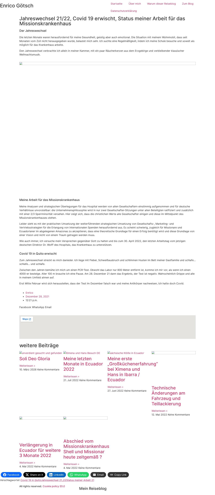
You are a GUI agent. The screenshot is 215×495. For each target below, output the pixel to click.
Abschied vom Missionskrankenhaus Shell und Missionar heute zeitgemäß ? (86, 449)
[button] (25, 307)
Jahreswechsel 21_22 (53, 480)
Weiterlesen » (27, 365)
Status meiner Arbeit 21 (80, 480)
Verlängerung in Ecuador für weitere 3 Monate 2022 (40, 450)
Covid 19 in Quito (30, 480)
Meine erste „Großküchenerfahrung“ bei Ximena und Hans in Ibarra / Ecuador (133, 369)
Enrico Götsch (16, 6)
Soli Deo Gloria (34, 358)
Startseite (116, 3)
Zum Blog (187, 3)
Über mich (135, 3)
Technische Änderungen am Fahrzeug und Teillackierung (168, 395)
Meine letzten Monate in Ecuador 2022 (83, 364)
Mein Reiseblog (93, 488)
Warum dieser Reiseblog (161, 3)
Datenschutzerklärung (124, 10)
